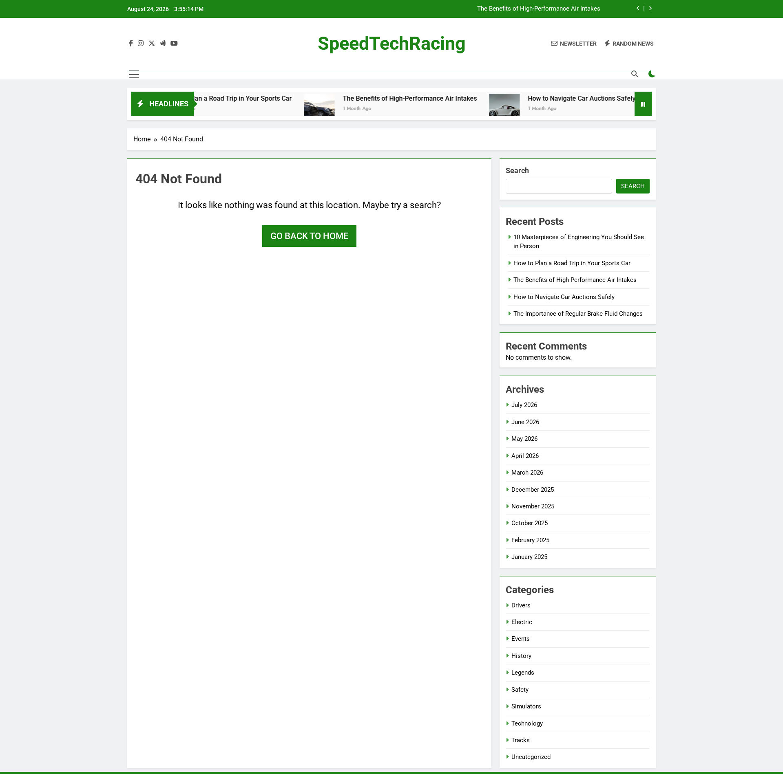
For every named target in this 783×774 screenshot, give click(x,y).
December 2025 (532, 489)
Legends (522, 672)
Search (517, 170)
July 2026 (524, 405)
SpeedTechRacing (392, 43)
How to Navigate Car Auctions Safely (562, 98)
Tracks (520, 740)
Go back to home (309, 236)
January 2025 (529, 557)
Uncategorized (531, 757)
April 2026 (525, 456)
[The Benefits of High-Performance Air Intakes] (299, 109)
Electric (521, 622)
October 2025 (529, 523)
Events (520, 638)
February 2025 (530, 540)
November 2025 (532, 506)
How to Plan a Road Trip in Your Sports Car (209, 98)
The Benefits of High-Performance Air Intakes (538, 9)
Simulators (526, 706)
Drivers (521, 605)
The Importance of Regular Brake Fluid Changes (578, 313)
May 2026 (524, 438)
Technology (527, 723)
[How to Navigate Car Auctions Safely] (484, 109)
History (521, 656)
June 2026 (525, 422)
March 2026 (527, 472)
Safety (520, 689)
